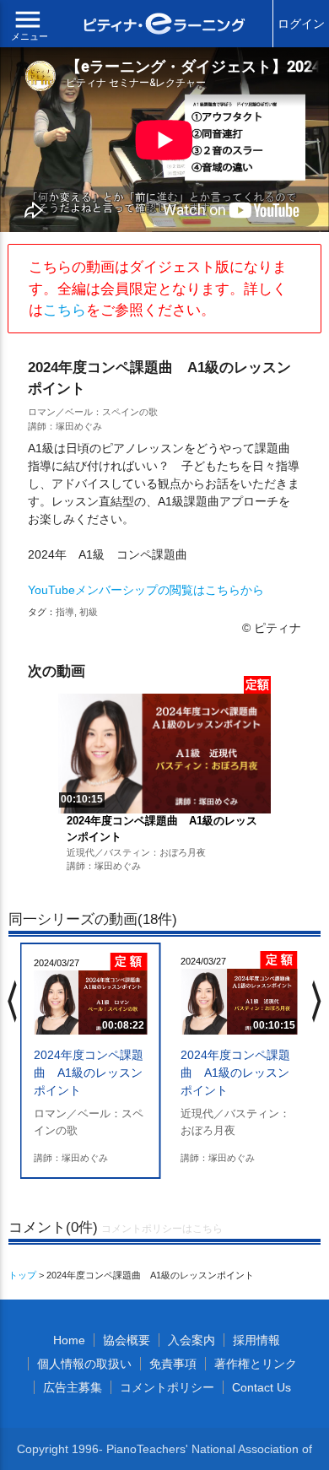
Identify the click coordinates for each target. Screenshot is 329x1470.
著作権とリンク (255, 1363)
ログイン (301, 23)
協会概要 (126, 1340)
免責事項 (173, 1363)
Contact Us (261, 1387)
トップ (22, 1275)
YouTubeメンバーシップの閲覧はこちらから (146, 590)
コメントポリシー (167, 1387)
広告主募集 (72, 1387)
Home (69, 1340)
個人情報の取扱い (84, 1363)
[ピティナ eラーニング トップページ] (165, 25)
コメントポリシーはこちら (162, 1229)
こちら (64, 310)
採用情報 (256, 1340)
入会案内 (191, 1340)
